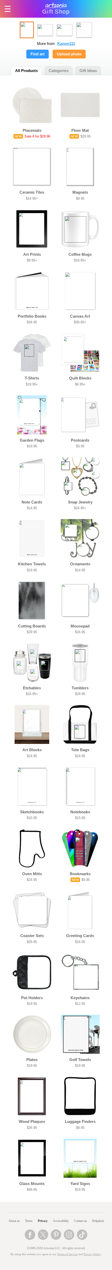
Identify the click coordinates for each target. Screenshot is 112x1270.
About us (14, 1221)
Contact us (80, 1221)
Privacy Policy (92, 1254)
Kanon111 (66, 44)
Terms (29, 1221)
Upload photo (69, 54)
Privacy (43, 1221)
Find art (37, 54)
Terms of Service (67, 1254)
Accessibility (61, 1221)
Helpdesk (98, 1221)
